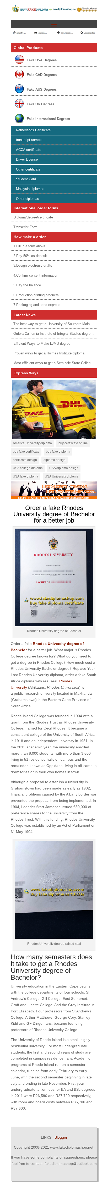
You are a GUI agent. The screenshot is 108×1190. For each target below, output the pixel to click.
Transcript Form (25, 227)
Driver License (27, 159)
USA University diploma (61, 476)
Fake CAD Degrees (42, 75)
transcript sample (29, 140)
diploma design (55, 460)
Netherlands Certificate (33, 130)
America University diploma (32, 443)
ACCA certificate (28, 150)
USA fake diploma (25, 476)
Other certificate (28, 169)
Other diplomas (27, 199)
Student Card (26, 179)
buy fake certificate (26, 451)
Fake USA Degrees (42, 60)
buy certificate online (73, 443)
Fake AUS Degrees (42, 89)
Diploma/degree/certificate (33, 217)
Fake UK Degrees (40, 104)
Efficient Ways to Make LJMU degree (41, 344)
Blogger (61, 1137)
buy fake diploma (58, 451)
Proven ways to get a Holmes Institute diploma (48, 353)
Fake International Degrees (48, 119)
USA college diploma (28, 468)
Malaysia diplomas (30, 189)
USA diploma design (63, 468)
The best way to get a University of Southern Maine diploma (58, 324)
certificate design (25, 460)
